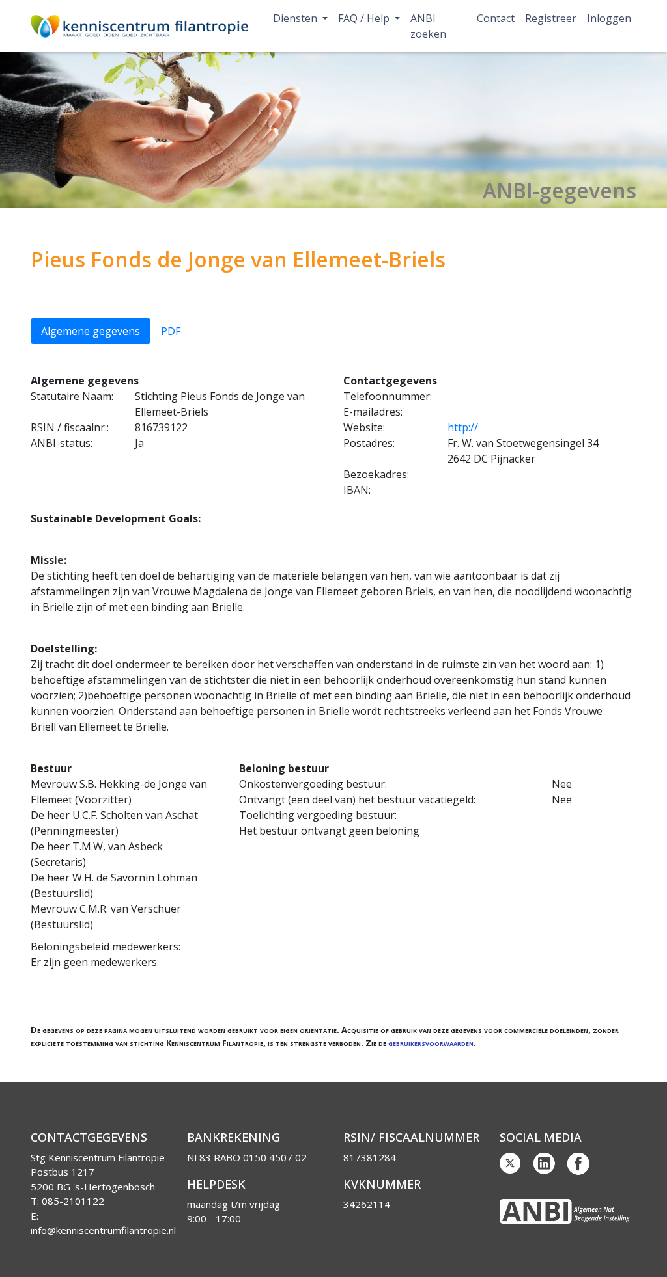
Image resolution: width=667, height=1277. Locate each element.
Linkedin (544, 1164)
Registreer (550, 18)
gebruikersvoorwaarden (431, 1043)
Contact (496, 18)
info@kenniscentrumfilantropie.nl (103, 1230)
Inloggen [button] (609, 18)
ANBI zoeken (428, 26)
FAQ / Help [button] (365, 18)
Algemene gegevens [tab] (90, 331)
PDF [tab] (170, 331)
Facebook (578, 1164)
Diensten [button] (296, 18)
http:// (462, 427)
